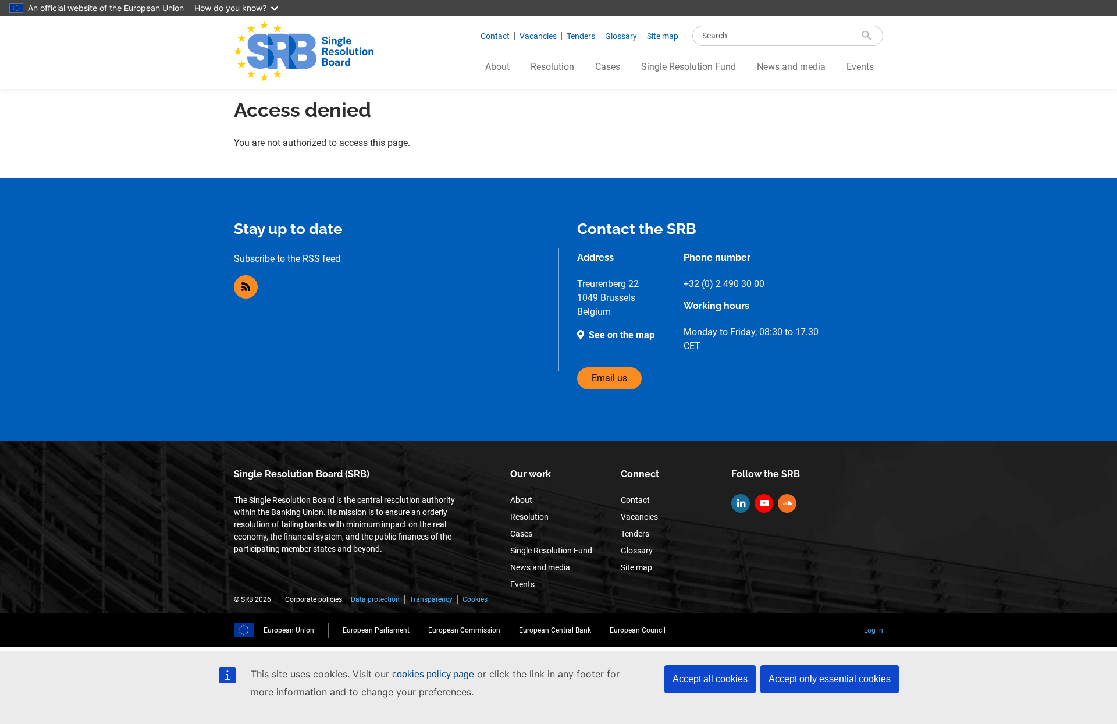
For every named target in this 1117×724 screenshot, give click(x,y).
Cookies (475, 599)
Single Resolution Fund (688, 66)
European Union (289, 630)
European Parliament (376, 630)
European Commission (464, 630)
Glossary (621, 36)
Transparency (431, 599)
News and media (791, 66)
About (497, 66)
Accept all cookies (710, 679)
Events (860, 66)
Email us (609, 378)
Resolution (552, 66)
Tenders (581, 36)
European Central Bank (555, 630)
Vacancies (538, 36)
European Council (638, 630)
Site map (662, 36)
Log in (873, 630)
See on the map (621, 334)
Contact (495, 36)
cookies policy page (433, 674)
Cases (607, 66)
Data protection (375, 599)
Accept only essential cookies (830, 679)
